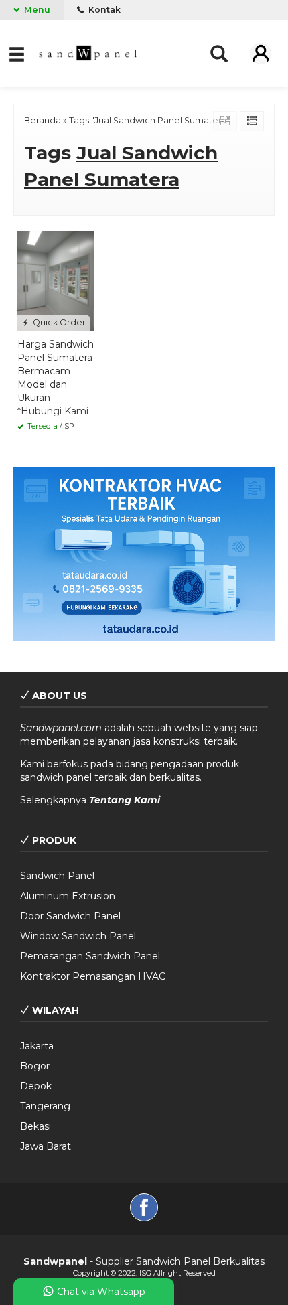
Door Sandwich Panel (70, 916)
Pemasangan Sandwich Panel (90, 956)
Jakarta (37, 1046)
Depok (36, 1086)
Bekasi (35, 1126)
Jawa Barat (45, 1146)
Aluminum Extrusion (67, 896)
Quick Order (58, 322)
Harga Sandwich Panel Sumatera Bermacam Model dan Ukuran (55, 371)
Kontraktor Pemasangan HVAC (92, 976)
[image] (88, 52)
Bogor (35, 1066)
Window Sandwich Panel (78, 936)
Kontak (103, 10)
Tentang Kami (124, 800)
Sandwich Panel (57, 876)
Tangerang (45, 1106)
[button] (17, 53)
